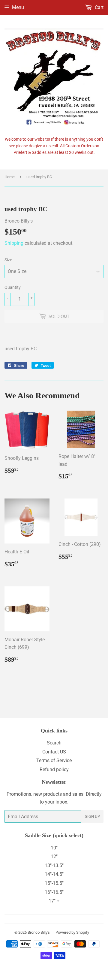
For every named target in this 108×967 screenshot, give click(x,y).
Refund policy (54, 769)
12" (54, 856)
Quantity (12, 287)
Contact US (54, 752)
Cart (99, 7)
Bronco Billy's (39, 932)
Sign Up (92, 816)
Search (54, 743)
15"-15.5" (54, 883)
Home (9, 177)
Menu (18, 7)
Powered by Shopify (72, 932)
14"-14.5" (54, 874)
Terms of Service (54, 760)
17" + (54, 901)
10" (54, 848)
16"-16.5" (54, 892)
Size (8, 259)
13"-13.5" (54, 865)
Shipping (13, 243)
